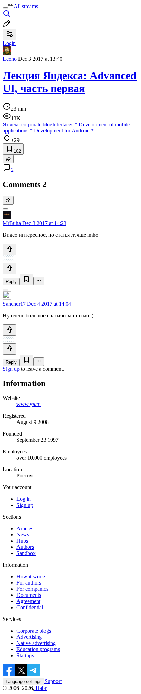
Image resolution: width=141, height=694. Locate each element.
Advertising (29, 637)
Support (53, 681)
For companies (32, 589)
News (22, 534)
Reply (11, 281)
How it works (31, 576)
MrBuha (12, 223)
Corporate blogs (33, 631)
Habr (40, 688)
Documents (28, 595)
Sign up (11, 369)
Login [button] (9, 43)
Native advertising (36, 643)
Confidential (29, 607)
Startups (25, 655)
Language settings (23, 681)
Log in (23, 499)
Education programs (38, 649)
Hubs (22, 541)
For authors (28, 583)
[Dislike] (9, 268)
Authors (25, 547)
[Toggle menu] (5, 8)
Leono (10, 59)
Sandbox (26, 553)
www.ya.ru (28, 404)
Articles (24, 528)
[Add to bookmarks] (26, 279)
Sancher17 (14, 304)
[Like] (9, 249)
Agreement (28, 601)
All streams (26, 6)
